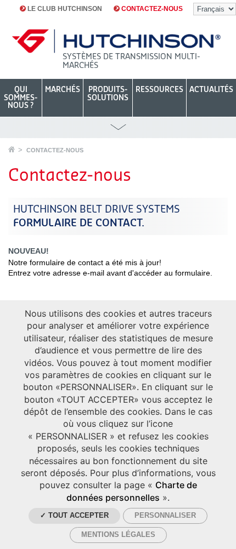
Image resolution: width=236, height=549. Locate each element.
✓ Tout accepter (74, 515)
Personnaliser (165, 515)
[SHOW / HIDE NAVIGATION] (118, 127)
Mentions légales (118, 534)
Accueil (11, 149)
